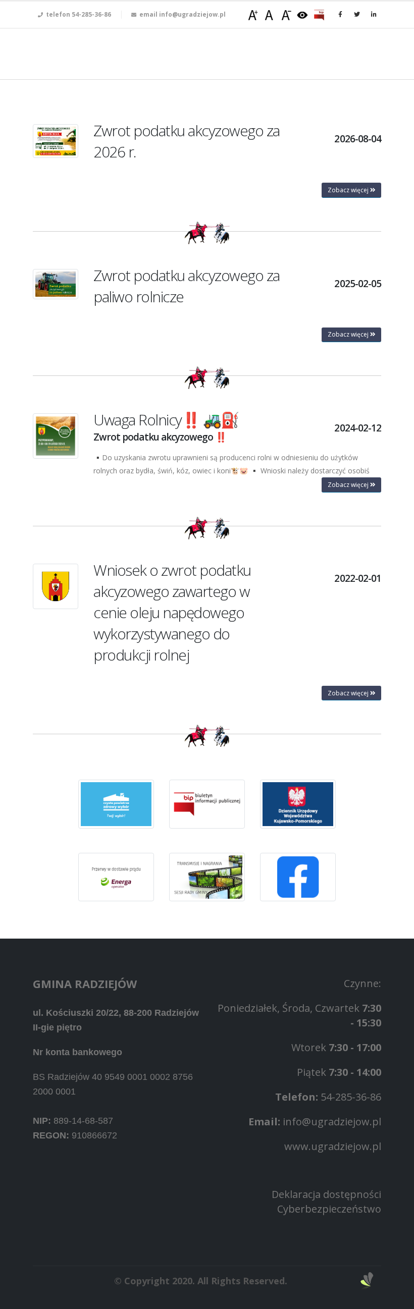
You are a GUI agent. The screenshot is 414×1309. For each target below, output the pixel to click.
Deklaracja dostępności (326, 1194)
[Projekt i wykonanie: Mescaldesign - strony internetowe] (367, 1281)
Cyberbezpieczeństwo (329, 1209)
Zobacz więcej (349, 190)
